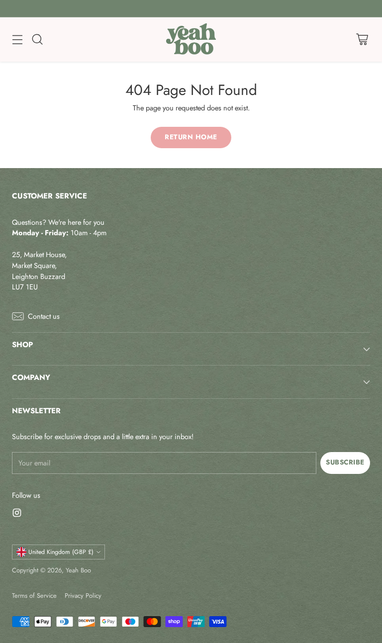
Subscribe (345, 462)
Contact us (44, 316)
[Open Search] (37, 39)
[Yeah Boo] (191, 39)
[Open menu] (17, 39)
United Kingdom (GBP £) (61, 552)
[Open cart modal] (362, 39)
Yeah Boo (78, 570)
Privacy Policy (83, 595)
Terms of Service (34, 595)
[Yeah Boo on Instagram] (17, 514)
